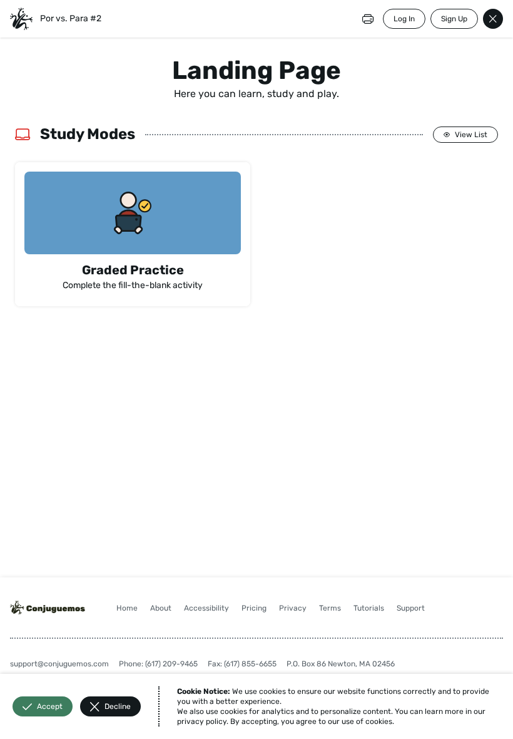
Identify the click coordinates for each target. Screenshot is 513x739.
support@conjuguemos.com (59, 663)
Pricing (254, 608)
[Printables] (368, 19)
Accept (50, 706)
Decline (117, 706)
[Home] (21, 19)
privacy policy (201, 721)
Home (127, 608)
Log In (404, 18)
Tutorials (368, 608)
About (160, 608)
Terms (330, 608)
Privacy (293, 608)
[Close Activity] (493, 19)
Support (411, 608)
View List (471, 134)
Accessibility (206, 608)
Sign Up (454, 18)
